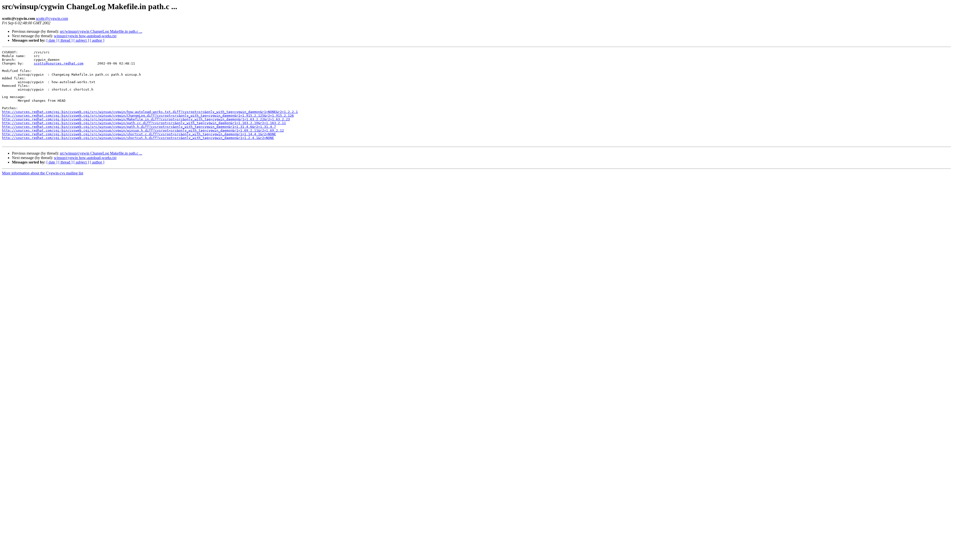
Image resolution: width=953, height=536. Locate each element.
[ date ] (51, 40)
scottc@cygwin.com (52, 18)
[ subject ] (81, 40)
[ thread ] (65, 40)
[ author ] (97, 40)
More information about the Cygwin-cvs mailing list (42, 173)
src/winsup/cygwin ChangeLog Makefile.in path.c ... (101, 31)
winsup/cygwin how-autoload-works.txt (85, 36)
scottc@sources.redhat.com (58, 63)
